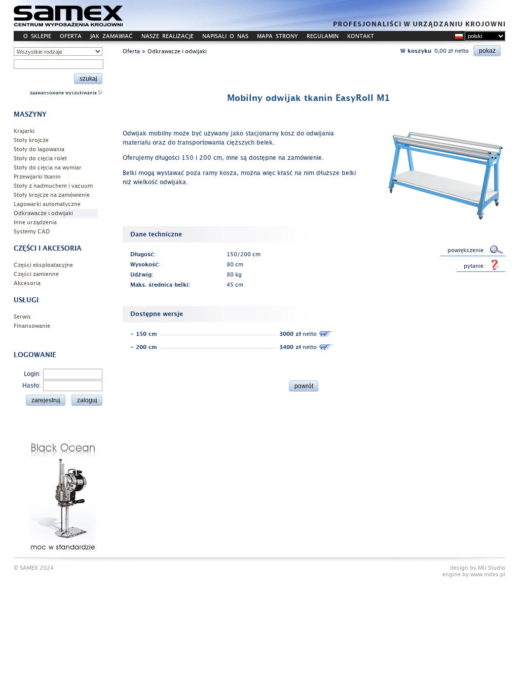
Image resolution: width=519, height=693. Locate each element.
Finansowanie (32, 326)
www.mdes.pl (487, 574)
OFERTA (71, 36)
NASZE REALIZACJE (167, 36)
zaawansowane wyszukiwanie (64, 93)
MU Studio (491, 568)
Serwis (22, 317)
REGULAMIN (323, 36)
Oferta (131, 51)
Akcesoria (27, 283)
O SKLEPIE (37, 36)
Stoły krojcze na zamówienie (52, 195)
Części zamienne (36, 274)
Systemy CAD (32, 231)
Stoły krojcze (31, 140)
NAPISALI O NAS (225, 36)
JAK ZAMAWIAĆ (111, 36)
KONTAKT (360, 36)
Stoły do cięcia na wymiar (48, 167)
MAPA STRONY (277, 36)
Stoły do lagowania (39, 149)
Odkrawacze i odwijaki (43, 213)
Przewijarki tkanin (37, 177)
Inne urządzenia (35, 222)
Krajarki (24, 131)
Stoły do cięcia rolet (40, 158)
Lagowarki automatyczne (47, 204)
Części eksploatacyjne (43, 265)
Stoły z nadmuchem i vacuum (53, 186)
